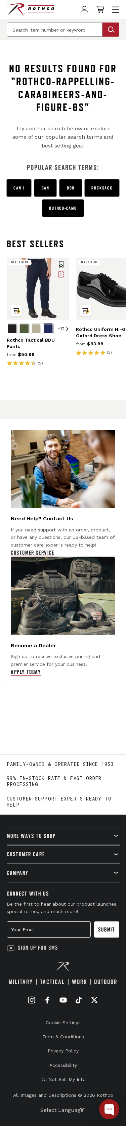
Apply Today (26, 672)
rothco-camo (63, 208)
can (45, 187)
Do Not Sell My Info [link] (63, 1079)
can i (19, 187)
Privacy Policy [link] (63, 1050)
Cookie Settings (63, 1022)
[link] (84, 9)
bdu (71, 187)
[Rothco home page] (30, 9)
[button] (61, 265)
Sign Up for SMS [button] (38, 948)
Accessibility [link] (63, 1065)
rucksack (101, 187)
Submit (106, 929)
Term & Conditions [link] (63, 1036)
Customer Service (32, 553)
